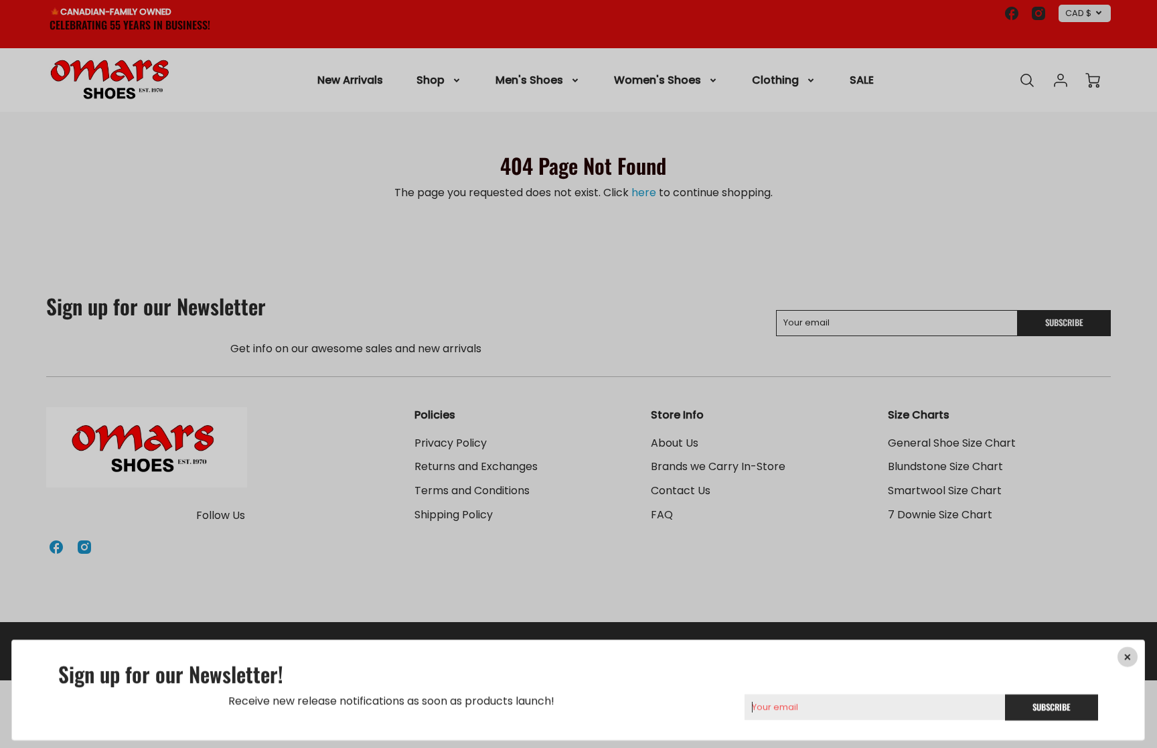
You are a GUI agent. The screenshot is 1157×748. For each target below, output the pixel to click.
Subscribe (1052, 706)
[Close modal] (1128, 657)
